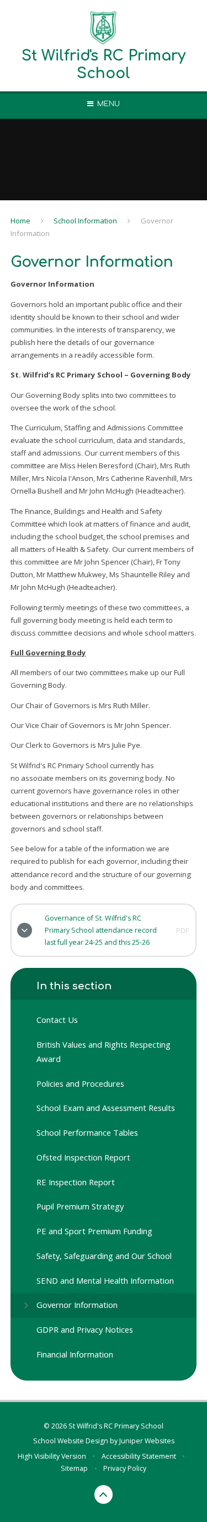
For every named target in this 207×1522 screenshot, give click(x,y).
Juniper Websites (146, 1441)
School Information (85, 221)
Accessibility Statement (139, 1456)
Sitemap (74, 1468)
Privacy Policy (124, 1468)
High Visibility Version (52, 1456)
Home (20, 221)
